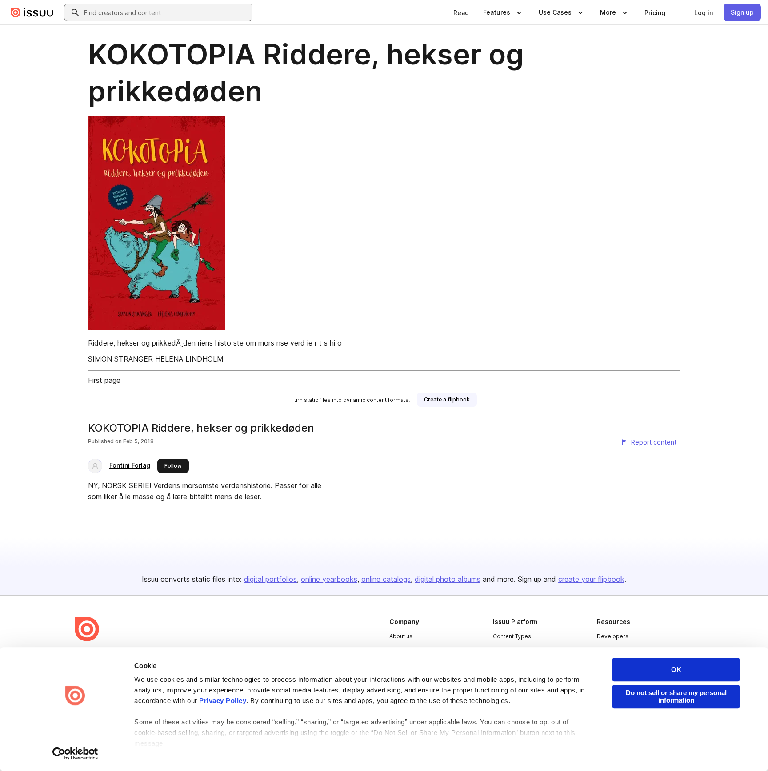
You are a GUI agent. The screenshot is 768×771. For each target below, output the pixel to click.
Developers (612, 636)
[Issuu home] (32, 12)
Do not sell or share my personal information (676, 696)
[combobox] (166, 12)
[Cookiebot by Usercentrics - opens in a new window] (75, 753)
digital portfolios (270, 579)
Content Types (512, 636)
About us (400, 636)
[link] (461, 12)
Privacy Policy (222, 700)
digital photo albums (447, 579)
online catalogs (386, 579)
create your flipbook (591, 579)
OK (676, 669)
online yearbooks (329, 579)
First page (104, 380)
